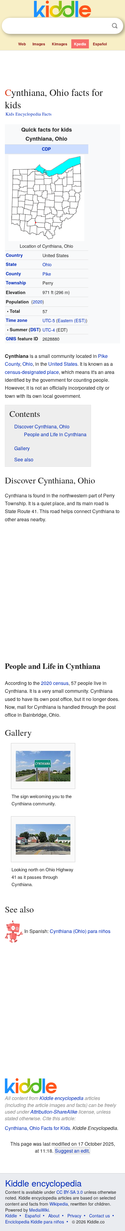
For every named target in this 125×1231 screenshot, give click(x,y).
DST (34, 329)
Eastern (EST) (72, 320)
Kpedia (80, 44)
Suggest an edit (72, 1150)
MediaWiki (39, 1210)
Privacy (74, 1216)
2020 (37, 301)
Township (16, 283)
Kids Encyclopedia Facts (28, 114)
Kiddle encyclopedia (61, 1098)
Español (100, 44)
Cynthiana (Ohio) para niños (80, 930)
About (53, 1216)
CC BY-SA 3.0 (69, 1192)
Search (114, 26)
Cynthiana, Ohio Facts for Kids (37, 1128)
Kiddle (11, 1216)
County (13, 273)
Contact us (99, 1216)
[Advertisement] (62, 67)
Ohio (47, 264)
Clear (102, 26)
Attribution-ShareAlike (53, 1111)
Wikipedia (58, 1204)
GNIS (11, 339)
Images (38, 44)
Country (14, 255)
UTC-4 (48, 329)
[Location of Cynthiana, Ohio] (46, 197)
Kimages (59, 44)
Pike (46, 273)
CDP (46, 149)
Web (22, 44)
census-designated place (32, 371)
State (11, 264)
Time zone (16, 320)
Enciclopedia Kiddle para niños (34, 1222)
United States (62, 363)
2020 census (55, 682)
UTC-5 (48, 320)
